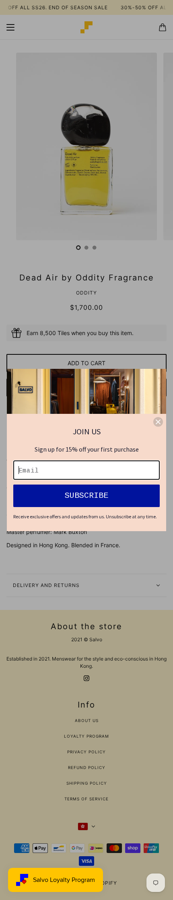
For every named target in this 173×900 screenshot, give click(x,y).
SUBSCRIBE (86, 495)
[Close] (158, 422)
